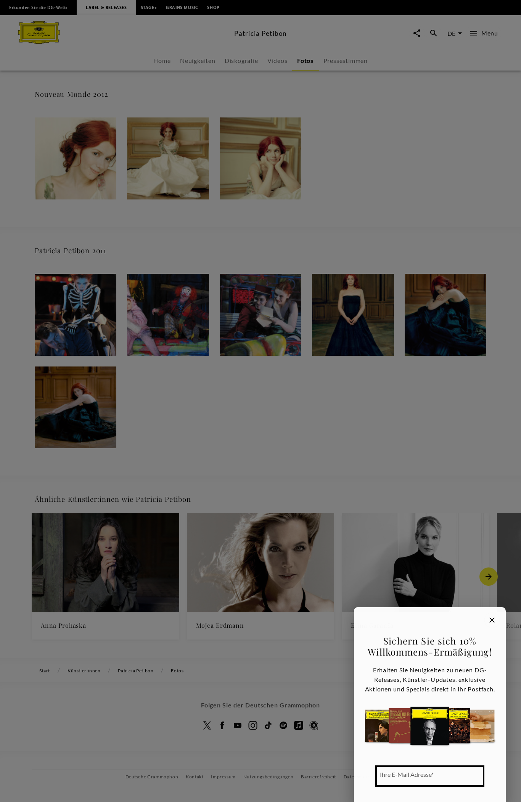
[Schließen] (492, 620)
